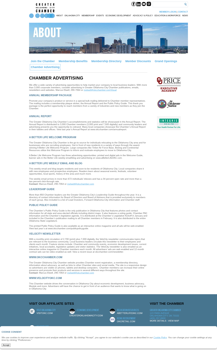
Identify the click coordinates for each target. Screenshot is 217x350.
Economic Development (118, 16)
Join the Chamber (43, 61)
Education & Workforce (167, 16)
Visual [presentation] (114, 90)
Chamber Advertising (45, 67)
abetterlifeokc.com (129, 313)
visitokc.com (45, 313)
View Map (173, 320)
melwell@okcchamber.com (97, 90)
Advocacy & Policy (143, 16)
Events (100, 16)
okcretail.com (126, 321)
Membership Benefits (73, 61)
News (185, 16)
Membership (88, 16)
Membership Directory (106, 61)
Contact (183, 12)
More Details (158, 320)
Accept (6, 345)
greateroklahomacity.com (86, 315)
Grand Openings (166, 61)
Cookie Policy (160, 337)
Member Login (167, 12)
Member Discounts (138, 61)
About (59, 16)
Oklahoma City (72, 16)
